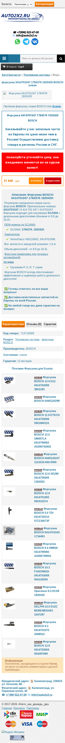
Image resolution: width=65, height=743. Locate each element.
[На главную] (22, 17)
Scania (56, 106)
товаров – (15, 66)
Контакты (19, 708)
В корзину (36, 180)
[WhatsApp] (18, 44)
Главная (7, 708)
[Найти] (61, 58)
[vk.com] (35, 44)
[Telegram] (26, 44)
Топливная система (27, 339)
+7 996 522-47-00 (16, 694)
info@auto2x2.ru (26, 35)
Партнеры (32, 708)
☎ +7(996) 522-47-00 (25, 32)
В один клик (53, 180)
